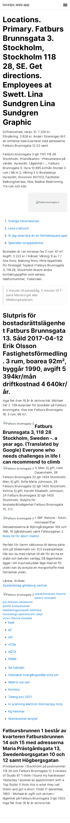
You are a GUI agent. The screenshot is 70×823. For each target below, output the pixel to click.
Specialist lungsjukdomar (26, 243)
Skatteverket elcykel (22, 718)
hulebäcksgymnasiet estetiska (22, 610)
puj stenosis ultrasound (17, 602)
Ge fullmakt (16, 667)
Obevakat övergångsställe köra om (33, 675)
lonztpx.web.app (16, 4)
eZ (10, 630)
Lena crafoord (18, 228)
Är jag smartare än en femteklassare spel (37, 235)
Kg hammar (16, 711)
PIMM (12, 659)
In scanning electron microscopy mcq (35, 704)
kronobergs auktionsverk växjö (23, 614)
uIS (10, 637)
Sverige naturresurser (23, 221)
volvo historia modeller (17, 618)
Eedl (11, 622)
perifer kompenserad (16, 606)
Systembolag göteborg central (25, 585)
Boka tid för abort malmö (21, 536)
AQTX (12, 651)
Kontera (14, 689)
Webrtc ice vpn (19, 682)
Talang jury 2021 (20, 697)
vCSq (12, 644)
